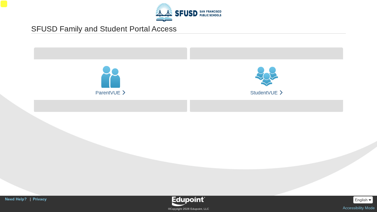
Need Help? (16, 199)
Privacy (40, 199)
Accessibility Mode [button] (359, 208)
